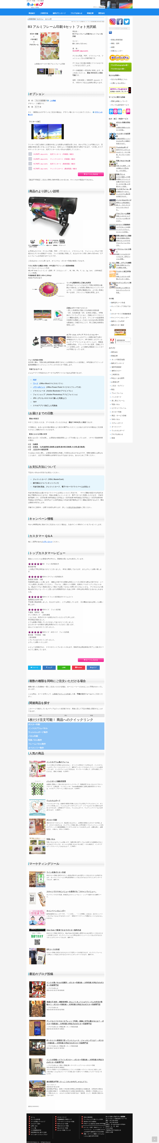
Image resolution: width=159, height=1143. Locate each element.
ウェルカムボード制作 (38, 732)
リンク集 (33, 1128)
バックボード (116, 397)
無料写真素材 (116, 367)
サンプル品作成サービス (120, 105)
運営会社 (114, 352)
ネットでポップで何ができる (120, 308)
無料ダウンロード (117, 363)
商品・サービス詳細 (118, 415)
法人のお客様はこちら (119, 79)
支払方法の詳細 (74, 507)
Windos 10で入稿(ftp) (90, 1121)
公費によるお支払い (118, 83)
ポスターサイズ (61, 1117)
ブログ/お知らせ (117, 434)
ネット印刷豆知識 (118, 359)
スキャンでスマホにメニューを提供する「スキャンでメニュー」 (72, 891)
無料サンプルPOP (117, 321)
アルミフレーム (117, 393)
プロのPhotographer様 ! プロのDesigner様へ (120, 67)
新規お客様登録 (117, 40)
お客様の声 (115, 382)
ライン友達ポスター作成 (56, 872)
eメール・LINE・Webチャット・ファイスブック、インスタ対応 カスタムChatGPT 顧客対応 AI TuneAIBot (94, 1129)
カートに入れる (91, 174)
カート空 (48, 19)
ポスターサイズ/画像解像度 (121, 314)
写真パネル (51, 839)
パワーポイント (39, 387)
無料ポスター (116, 371)
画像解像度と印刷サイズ (64, 1119)
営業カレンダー (117, 51)
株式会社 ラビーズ (121, 1118)
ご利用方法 (115, 374)
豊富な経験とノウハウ (119, 101)
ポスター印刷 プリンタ (64, 1130)
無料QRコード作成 (118, 303)
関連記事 (114, 356)
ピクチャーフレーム (118, 408)
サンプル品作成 (35, 1119)
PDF (35, 380)
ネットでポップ (110, 1118)
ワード (35, 383)
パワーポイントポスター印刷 (65, 1121)
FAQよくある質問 (117, 378)
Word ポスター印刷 (63, 1126)
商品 (112, 389)
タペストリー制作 (36, 748)
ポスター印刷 (34, 724)
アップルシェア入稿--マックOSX (93, 1119)
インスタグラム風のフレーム (58, 762)
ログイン (40, 19)
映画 (113, 438)
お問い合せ (34, 1126)
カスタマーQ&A (35, 1123)
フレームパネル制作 (37, 744)
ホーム (33, 1117)
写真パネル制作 (35, 740)
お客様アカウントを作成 (61, 694)
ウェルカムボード (53, 800)
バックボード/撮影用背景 (56, 781)
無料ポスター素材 (117, 325)
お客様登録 (32, 19)
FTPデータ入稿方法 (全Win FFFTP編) (94, 1123)
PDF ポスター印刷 (62, 1123)
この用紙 (53, 100)
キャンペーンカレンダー (56, 911)
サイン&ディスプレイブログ (39, 1134)
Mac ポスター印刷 (62, 1128)
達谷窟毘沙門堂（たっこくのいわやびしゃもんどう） (67, 1082)
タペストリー (116, 427)
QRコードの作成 (53, 949)
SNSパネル (115, 419)
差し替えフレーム (118, 401)
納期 (112, 47)
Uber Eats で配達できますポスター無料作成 (64, 930)
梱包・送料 (115, 43)
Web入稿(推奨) (88, 1117)
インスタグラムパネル (38, 728)
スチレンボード (117, 423)
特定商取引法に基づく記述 (39, 1132)
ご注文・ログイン (117, 386)
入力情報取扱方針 (36, 1130)
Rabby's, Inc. (36, 1142)
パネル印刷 (33, 736)
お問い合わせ (47, 542)
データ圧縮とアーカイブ (38, 1121)
